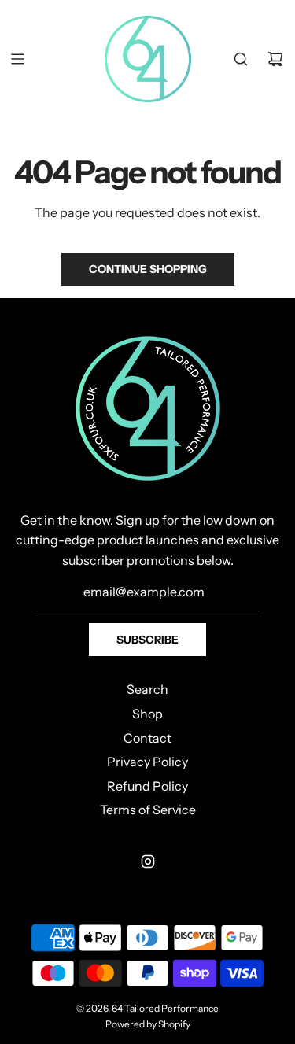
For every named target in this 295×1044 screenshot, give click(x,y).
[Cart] (275, 59)
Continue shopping (148, 269)
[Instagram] (148, 861)
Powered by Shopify (147, 1024)
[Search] (240, 59)
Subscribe (147, 640)
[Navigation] (17, 59)
